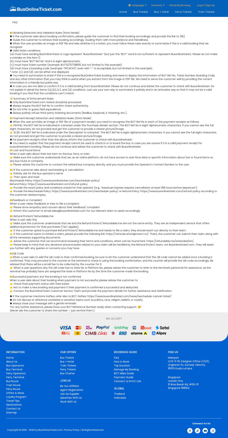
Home (123, 12)
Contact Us (13, 408)
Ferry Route (13, 389)
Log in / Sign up (206, 5)
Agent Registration (71, 390)
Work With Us (68, 401)
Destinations (14, 404)
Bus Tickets (140, 12)
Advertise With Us (71, 398)
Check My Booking (179, 5)
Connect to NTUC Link (127, 381)
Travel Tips (13, 401)
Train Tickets (206, 12)
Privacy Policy (71, 430)
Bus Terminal (14, 369)
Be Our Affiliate (69, 386)
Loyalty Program (16, 397)
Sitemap (11, 412)
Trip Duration (122, 365)
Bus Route (12, 381)
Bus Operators (15, 365)
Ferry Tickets (183, 12)
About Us (11, 361)
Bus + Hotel (161, 12)
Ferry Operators (16, 373)
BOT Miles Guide (124, 373)
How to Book (121, 361)
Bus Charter (67, 373)
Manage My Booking (126, 369)
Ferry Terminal (15, 377)
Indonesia (120, 398)
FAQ (116, 357)
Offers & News (15, 393)
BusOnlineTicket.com (50, 430)
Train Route (13, 385)
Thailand (119, 394)
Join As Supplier (69, 394)
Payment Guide (123, 377)
